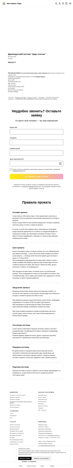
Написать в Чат (42, 424)
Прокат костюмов (20, 97)
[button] (56, 3)
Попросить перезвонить (45, 433)
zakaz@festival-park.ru (53, 435)
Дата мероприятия (17, 159)
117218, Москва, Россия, (45, 443)
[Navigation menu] (70, 3)
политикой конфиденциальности (31, 186)
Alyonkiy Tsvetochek (52, 97)
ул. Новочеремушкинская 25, (46, 445)
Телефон (13, 138)
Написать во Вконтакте (45, 431)
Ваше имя (13, 127)
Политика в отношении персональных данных (21, 402)
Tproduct (11, 99)
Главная (11, 97)
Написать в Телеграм (44, 429)
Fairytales (41, 97)
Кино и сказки (32, 97)
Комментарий (15, 148)
